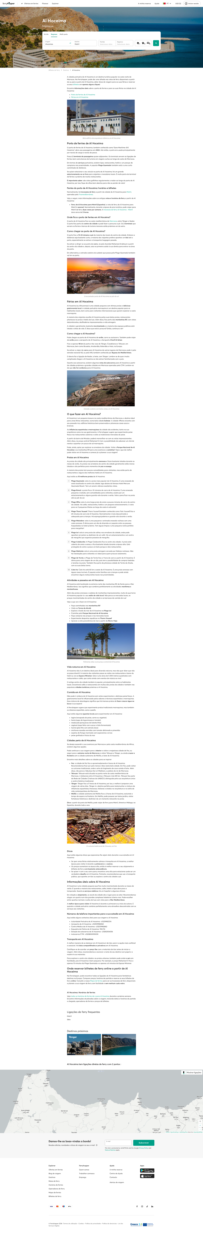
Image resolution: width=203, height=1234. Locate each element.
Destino (77, 41)
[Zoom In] (200, 1125)
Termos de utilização (70, 1223)
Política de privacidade (93, 1223)
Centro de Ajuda (116, 1173)
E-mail (108, 1141)
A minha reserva (144, 3)
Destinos (66, 70)
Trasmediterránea (86, 194)
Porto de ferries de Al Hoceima (83, 95)
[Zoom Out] (200, 1129)
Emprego (82, 1177)
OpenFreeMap (174, 1132)
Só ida (46, 34)
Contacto (113, 1177)
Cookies (81, 1223)
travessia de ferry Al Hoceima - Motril (118, 210)
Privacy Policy (143, 1148)
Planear (45, 3)
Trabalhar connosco (86, 1173)
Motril (129, 192)
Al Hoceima (76, 70)
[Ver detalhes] (96, 1145)
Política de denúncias (109, 1223)
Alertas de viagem (117, 1182)
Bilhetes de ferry (54, 70)
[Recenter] (200, 1121)
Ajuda (157, 3)
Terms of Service (110, 1150)
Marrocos (113, 221)
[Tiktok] (147, 1206)
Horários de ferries (56, 1185)
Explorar (55, 3)
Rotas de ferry (54, 1181)
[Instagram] (142, 1206)
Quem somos (84, 1170)
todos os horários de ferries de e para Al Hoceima (90, 996)
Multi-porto (64, 34)
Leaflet (167, 1132)
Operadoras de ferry (57, 1189)
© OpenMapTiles (183, 1132)
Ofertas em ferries (31, 3)
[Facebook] (137, 1206)
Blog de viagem (55, 1173)
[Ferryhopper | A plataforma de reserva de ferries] (9, 3)
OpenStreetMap (198, 1132)
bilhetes (76, 84)
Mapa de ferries (96, 981)
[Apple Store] (147, 1176)
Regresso (54, 34)
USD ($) (178, 3)
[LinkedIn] (152, 1206)
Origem (47, 41)
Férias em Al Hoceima (79, 97)
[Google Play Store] (147, 1170)
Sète (69, 1019)
